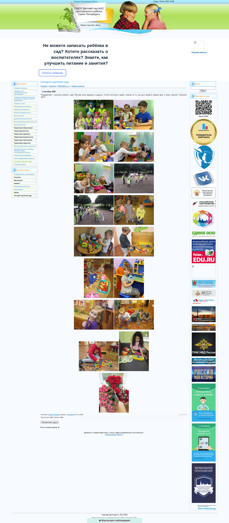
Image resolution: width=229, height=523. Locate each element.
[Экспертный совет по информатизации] (204, 364)
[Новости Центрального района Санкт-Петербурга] (204, 322)
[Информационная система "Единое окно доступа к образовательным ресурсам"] (204, 237)
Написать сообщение (52, 73)
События (52, 86)
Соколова (70, 414)
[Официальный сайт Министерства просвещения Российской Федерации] (204, 198)
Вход (95, 1)
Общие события (78, 86)
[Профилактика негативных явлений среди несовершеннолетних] (204, 287)
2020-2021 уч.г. (64, 86)
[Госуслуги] (204, 304)
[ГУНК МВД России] (204, 356)
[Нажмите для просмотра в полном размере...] (94, 129)
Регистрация (86, 1)
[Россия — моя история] (204, 381)
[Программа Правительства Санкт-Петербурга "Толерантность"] (204, 229)
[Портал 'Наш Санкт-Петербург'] (204, 278)
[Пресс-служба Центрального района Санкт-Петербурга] (204, 330)
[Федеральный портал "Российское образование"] (204, 207)
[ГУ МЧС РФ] (204, 296)
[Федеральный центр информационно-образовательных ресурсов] (204, 263)
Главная (76, 1)
